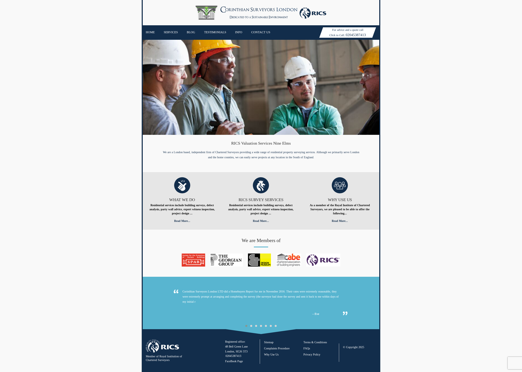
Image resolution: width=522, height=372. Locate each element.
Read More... (182, 221)
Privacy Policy (311, 354)
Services (171, 32)
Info (238, 32)
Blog (191, 32)
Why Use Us (271, 354)
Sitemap (268, 342)
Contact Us (260, 32)
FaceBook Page (234, 361)
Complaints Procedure (277, 348)
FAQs (306, 348)
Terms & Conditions (315, 342)
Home (150, 32)
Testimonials (215, 32)
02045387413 (356, 35)
